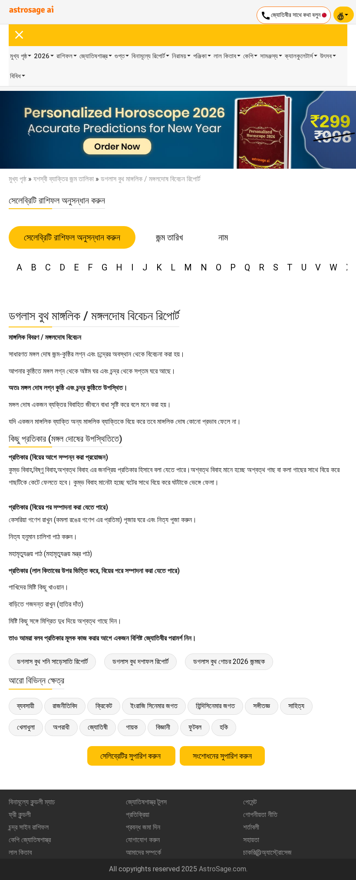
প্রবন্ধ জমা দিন (143, 827)
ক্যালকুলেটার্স (299, 56)
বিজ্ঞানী (163, 727)
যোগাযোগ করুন (143, 840)
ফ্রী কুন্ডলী (20, 814)
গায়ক (132, 727)
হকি (224, 727)
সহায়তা (251, 840)
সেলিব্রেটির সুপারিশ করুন (131, 755)
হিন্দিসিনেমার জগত (215, 706)
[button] (26, 130)
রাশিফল (64, 56)
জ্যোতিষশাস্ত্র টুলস (146, 802)
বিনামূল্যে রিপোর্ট (148, 56)
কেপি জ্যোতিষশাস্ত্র (30, 840)
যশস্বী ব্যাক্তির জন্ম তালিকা (63, 179)
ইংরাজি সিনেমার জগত (154, 706)
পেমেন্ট (250, 802)
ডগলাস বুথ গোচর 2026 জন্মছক (229, 661)
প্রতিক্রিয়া (137, 814)
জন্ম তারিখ (169, 237)
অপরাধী (61, 727)
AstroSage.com (222, 869)
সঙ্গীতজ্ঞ (261, 706)
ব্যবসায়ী (25, 706)
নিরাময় (179, 56)
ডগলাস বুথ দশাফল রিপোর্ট (140, 661)
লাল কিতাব (225, 56)
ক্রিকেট (104, 706)
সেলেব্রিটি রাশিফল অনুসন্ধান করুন (72, 237)
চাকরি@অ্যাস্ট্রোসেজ (267, 852)
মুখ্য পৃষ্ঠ (18, 56)
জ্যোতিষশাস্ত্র (93, 56)
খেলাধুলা (26, 727)
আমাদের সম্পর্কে (143, 852)
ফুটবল (194, 727)
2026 (41, 56)
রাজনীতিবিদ (65, 706)
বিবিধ (15, 76)
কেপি (248, 56)
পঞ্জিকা (200, 56)
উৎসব (326, 56)
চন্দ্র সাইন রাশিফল (29, 827)
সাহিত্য (296, 706)
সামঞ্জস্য (269, 56)
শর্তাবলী (251, 827)
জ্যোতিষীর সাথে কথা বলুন (291, 15)
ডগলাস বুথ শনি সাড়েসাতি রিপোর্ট (52, 661)
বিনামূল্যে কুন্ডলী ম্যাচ (32, 802)
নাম (223, 237)
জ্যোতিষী (98, 727)
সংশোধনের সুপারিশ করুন (222, 755)
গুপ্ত (120, 56)
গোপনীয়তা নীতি (260, 814)
